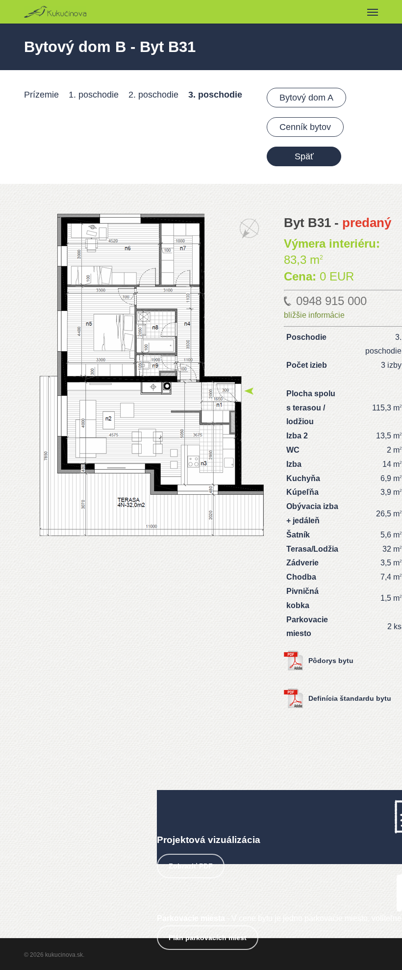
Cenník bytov (305, 127)
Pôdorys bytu (330, 660)
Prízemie (41, 95)
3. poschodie (215, 95)
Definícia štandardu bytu (349, 698)
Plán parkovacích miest (208, 938)
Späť (304, 156)
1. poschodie (94, 95)
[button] (372, 12)
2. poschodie (153, 95)
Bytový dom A (306, 97)
